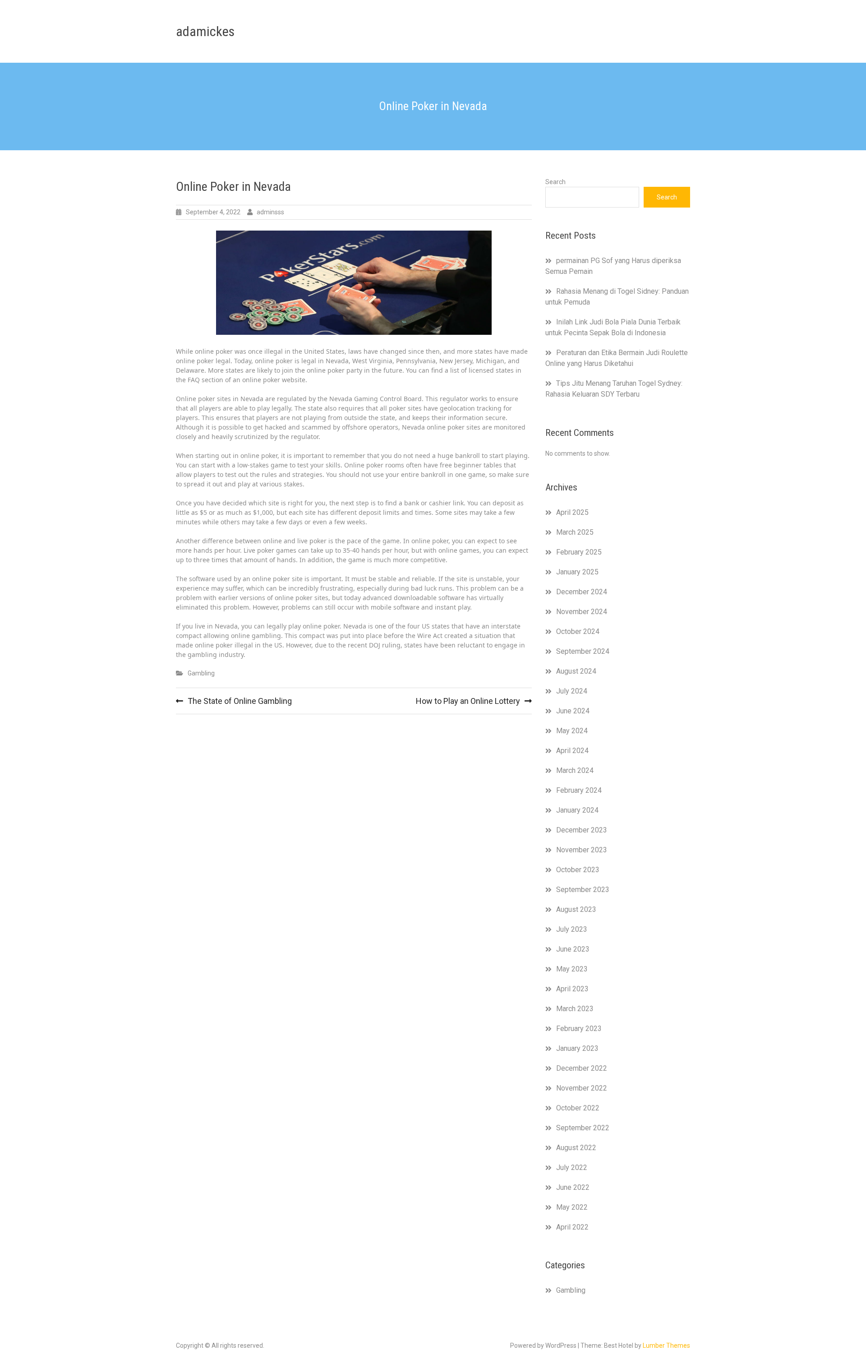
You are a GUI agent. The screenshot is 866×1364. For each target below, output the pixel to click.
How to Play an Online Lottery (468, 701)
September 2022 (582, 1128)
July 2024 (571, 691)
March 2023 (575, 1008)
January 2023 (577, 1048)
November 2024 (581, 611)
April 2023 (572, 989)
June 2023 (573, 949)
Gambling (201, 673)
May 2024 (572, 730)
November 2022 (581, 1088)
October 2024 (577, 631)
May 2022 (572, 1207)
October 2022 (577, 1108)
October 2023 (577, 869)
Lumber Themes (666, 1345)
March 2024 (575, 770)
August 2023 (576, 909)
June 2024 (573, 711)
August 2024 (576, 671)
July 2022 (571, 1167)
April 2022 (572, 1227)
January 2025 (577, 572)
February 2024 (579, 790)
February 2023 (579, 1028)
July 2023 (571, 929)
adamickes (205, 31)
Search (555, 181)
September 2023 (582, 889)
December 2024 (581, 591)
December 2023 (581, 830)
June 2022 (573, 1187)
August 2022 (576, 1147)
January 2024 (577, 810)
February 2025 (579, 552)
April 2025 (572, 512)
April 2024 (572, 750)
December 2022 (581, 1068)
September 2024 (582, 651)
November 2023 (581, 850)
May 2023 (572, 969)
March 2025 (575, 532)
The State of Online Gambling (240, 701)
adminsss (270, 212)
